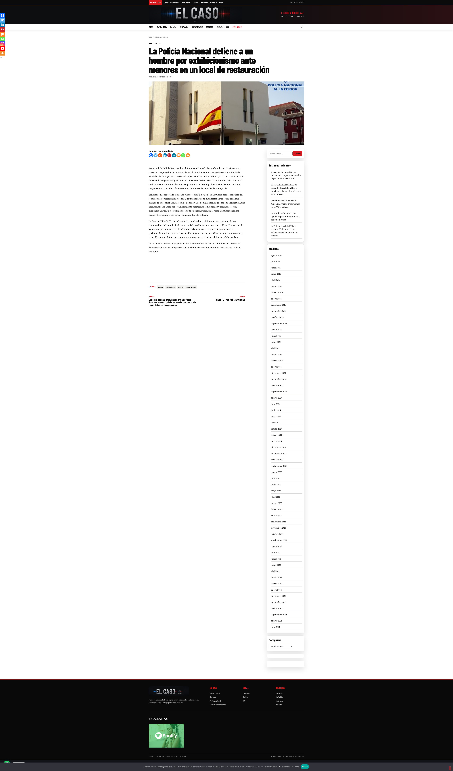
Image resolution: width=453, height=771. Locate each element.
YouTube (279, 705)
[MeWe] (174, 155)
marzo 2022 (276, 577)
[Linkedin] (165, 155)
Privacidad (246, 693)
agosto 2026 (276, 255)
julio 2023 (275, 478)
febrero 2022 (277, 583)
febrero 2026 (277, 292)
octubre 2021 (277, 608)
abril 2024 (275, 422)
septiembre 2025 (279, 323)
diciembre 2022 (278, 521)
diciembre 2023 (278, 447)
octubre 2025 (277, 317)
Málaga (173, 27)
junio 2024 (276, 410)
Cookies (245, 697)
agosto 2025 (276, 329)
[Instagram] (2, 43)
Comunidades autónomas (218, 705)
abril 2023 (275, 497)
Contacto (213, 697)
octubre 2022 (277, 534)
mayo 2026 (276, 273)
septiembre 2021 (279, 614)
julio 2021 (275, 627)
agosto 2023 (276, 472)
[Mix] (178, 155)
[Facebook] (151, 155)
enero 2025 (276, 366)
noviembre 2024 (278, 379)
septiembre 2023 (279, 466)
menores (180, 287)
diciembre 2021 (278, 596)
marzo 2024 (276, 428)
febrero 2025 (277, 360)
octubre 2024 (277, 385)
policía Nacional (191, 287)
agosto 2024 (276, 397)
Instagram (279, 701)
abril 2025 (275, 348)
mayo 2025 (276, 342)
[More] (188, 155)
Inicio (151, 27)
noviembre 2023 (278, 453)
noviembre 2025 (278, 311)
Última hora (162, 27)
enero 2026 (276, 298)
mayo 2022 (276, 565)
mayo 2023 (276, 490)
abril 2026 (275, 280)
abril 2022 (275, 571)
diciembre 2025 (278, 304)
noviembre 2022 (278, 527)
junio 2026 (276, 267)
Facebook (279, 693)
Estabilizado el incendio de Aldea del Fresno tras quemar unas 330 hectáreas (285, 204)
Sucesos (209, 27)
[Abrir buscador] (301, 27)
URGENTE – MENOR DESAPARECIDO (230, 298)
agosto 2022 (276, 546)
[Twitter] (155, 155)
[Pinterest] (169, 155)
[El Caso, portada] (195, 14)
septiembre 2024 (279, 391)
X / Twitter (279, 697)
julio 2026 (275, 261)
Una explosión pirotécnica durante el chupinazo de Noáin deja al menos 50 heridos (193, 2)
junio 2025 (276, 336)
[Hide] (1, 58)
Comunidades (197, 27)
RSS (244, 701)
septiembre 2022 (279, 540)
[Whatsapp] (183, 155)
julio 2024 (275, 404)
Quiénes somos (215, 693)
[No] (450, 768)
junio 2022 (276, 558)
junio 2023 (276, 484)
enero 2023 (276, 515)
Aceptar (305, 767)
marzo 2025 (276, 354)
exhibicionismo (170, 287)
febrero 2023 (277, 509)
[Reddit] (160, 155)
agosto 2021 (276, 620)
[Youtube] (2, 48)
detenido (160, 287)
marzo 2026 (276, 286)
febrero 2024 (277, 435)
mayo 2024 (276, 416)
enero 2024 (276, 441)
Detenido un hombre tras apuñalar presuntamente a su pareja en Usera (285, 216)
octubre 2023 (277, 459)
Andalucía (184, 27)
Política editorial (215, 701)
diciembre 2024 (278, 373)
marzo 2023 (276, 503)
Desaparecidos (223, 27)
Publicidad (237, 27)
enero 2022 (276, 589)
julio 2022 (275, 552)
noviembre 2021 (278, 602)
